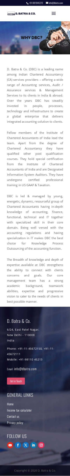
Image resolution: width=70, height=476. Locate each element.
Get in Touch (16, 381)
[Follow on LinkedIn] (33, 445)
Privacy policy (15, 422)
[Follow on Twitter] (26, 445)
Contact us (13, 416)
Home (10, 404)
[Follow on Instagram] (41, 445)
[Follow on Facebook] (18, 445)
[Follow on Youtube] (10, 445)
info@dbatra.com (25, 368)
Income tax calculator (19, 410)
